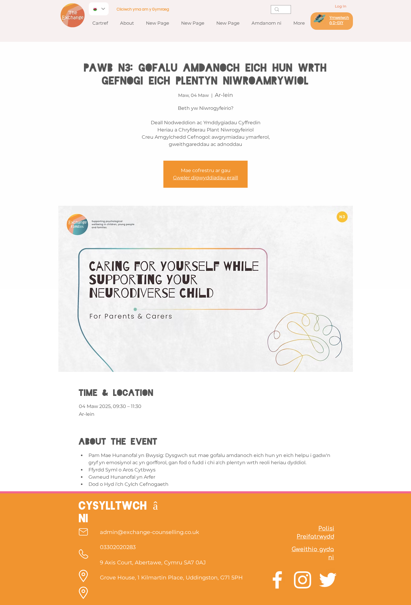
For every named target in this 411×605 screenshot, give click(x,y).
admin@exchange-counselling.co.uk (149, 532)
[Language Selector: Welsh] (99, 8)
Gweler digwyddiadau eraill (205, 178)
